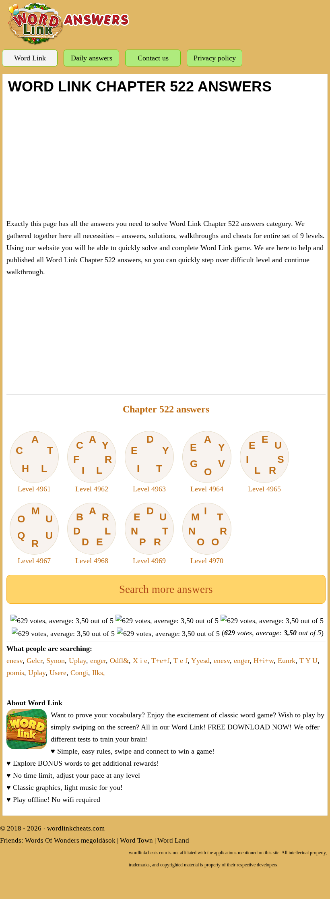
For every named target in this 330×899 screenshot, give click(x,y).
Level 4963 (150, 463)
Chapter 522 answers (166, 409)
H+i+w (264, 661)
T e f (180, 661)
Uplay (77, 661)
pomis (15, 673)
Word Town (136, 840)
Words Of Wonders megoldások (70, 840)
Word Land (173, 840)
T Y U (308, 661)
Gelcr (34, 661)
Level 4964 (207, 463)
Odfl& (119, 661)
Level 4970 (207, 535)
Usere (58, 673)
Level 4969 (150, 535)
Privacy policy (215, 58)
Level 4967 (35, 535)
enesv (14, 661)
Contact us (153, 58)
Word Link (30, 58)
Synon (55, 661)
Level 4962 (92, 463)
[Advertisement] (166, 155)
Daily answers (91, 58)
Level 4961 (34, 463)
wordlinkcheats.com (76, 828)
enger (98, 661)
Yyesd (200, 661)
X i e (140, 661)
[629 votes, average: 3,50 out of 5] (61, 621)
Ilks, (98, 673)
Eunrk (286, 661)
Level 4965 (265, 463)
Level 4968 (92, 535)
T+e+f (160, 661)
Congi (79, 673)
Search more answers (166, 589)
